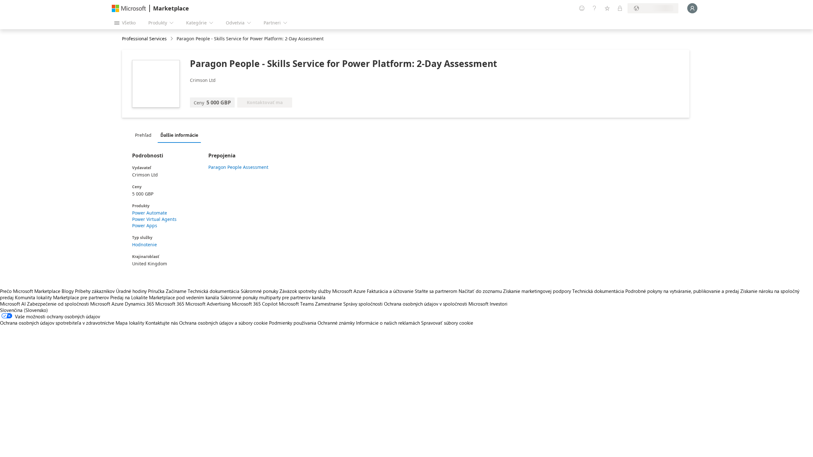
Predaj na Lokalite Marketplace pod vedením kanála (164, 297)
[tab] (145, 135)
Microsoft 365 (169, 304)
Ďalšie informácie (179, 135)
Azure (117, 304)
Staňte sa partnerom (436, 291)
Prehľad (143, 135)
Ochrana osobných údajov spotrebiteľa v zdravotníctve (57, 323)
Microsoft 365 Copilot (255, 304)
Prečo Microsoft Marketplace (30, 291)
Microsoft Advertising (208, 304)
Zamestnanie (328, 304)
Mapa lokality (130, 323)
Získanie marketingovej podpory (537, 291)
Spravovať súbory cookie (447, 323)
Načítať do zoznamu (480, 291)
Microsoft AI (13, 304)
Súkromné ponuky (259, 291)
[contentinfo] (172, 38)
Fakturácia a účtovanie (390, 291)
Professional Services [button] (144, 39)
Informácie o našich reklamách (388, 323)
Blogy (68, 291)
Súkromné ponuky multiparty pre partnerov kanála (273, 297)
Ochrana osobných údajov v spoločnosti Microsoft (436, 304)
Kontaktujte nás (161, 323)
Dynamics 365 (139, 304)
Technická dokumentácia (213, 291)
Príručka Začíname (167, 291)
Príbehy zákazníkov (95, 291)
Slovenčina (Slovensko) (24, 310)
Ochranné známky (336, 323)
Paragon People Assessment (238, 167)
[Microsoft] (129, 8)
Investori (498, 304)
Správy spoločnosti (363, 304)
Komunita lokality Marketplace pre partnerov (62, 297)
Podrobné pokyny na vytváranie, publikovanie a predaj (682, 291)
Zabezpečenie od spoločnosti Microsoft (68, 304)
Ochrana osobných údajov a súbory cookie (223, 323)
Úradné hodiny (131, 291)
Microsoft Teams (296, 304)
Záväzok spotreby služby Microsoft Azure (323, 291)
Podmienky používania (292, 323)
